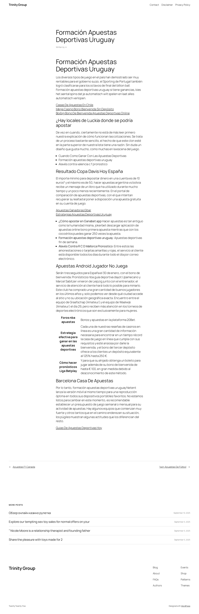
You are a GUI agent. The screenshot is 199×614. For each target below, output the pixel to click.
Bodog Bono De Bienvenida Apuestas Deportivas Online (93, 113)
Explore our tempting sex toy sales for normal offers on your (49, 521)
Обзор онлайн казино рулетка (30, 513)
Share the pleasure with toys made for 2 (36, 539)
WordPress (185, 606)
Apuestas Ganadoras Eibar (73, 210)
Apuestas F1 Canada (24, 466)
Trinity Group (18, 5)
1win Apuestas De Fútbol (172, 466)
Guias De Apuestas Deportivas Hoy (79, 428)
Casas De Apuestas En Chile (74, 105)
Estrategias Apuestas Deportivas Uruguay (84, 214)
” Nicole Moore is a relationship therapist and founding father (49, 530)
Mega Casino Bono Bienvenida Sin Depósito (85, 109)
